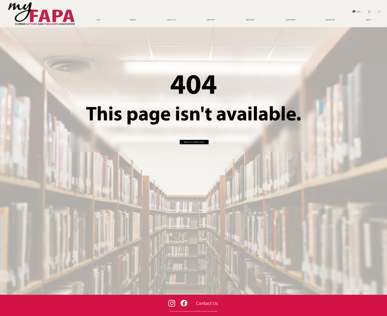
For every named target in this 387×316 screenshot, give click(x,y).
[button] (369, 11)
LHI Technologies (212, 311)
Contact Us (207, 303)
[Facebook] (183, 303)
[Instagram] (171, 303)
